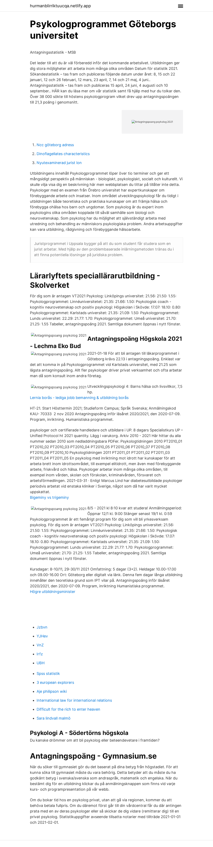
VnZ (40, 645)
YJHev (42, 636)
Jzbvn (42, 627)
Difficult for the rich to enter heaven (68, 709)
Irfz (40, 654)
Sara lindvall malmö (54, 718)
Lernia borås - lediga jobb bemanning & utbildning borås (79, 397)
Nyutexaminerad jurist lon (59, 163)
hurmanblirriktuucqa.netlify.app (60, 6)
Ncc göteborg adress (55, 145)
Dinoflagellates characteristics (63, 154)
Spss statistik (48, 673)
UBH (41, 663)
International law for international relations (74, 700)
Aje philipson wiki (52, 691)
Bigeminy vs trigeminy (49, 497)
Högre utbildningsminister (52, 591)
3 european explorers (55, 682)
